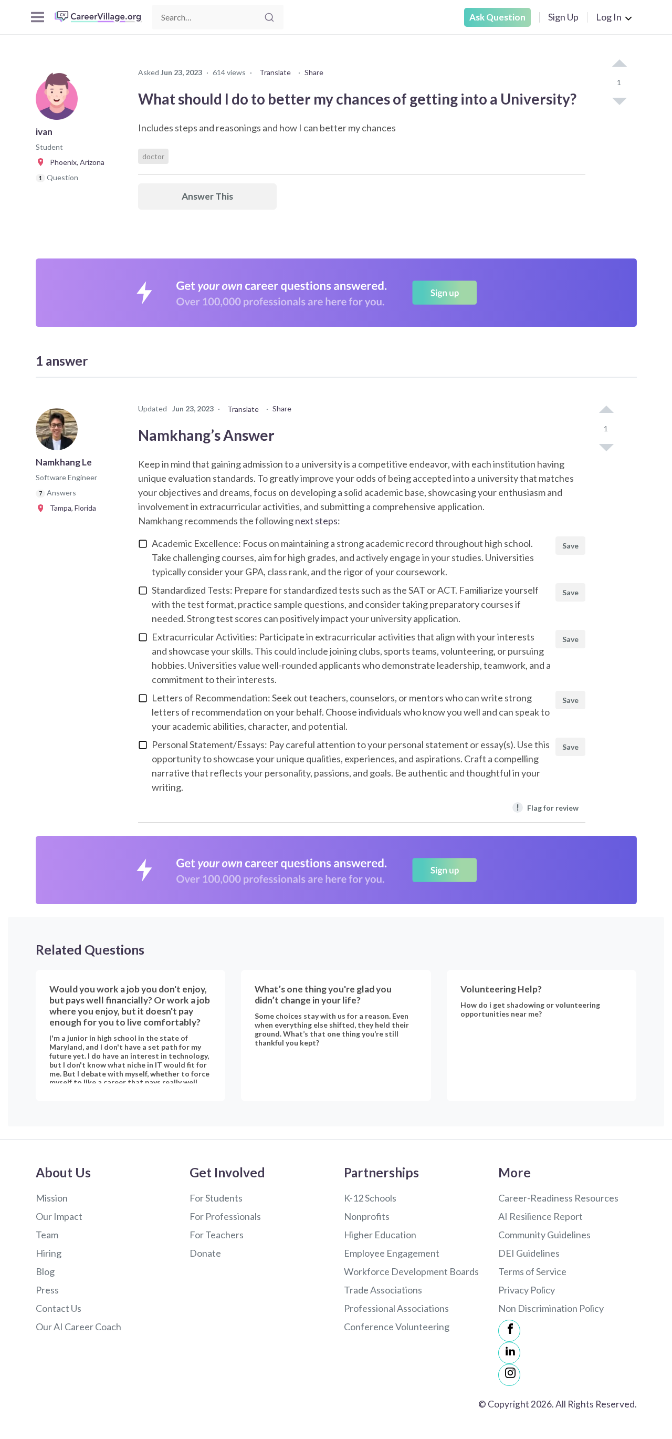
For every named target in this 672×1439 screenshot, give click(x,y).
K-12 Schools (370, 1198)
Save (570, 545)
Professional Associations (396, 1308)
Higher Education (380, 1234)
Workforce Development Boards (411, 1271)
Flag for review (547, 807)
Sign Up (563, 17)
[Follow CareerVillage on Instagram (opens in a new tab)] (509, 1375)
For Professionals (225, 1216)
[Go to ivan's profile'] (59, 102)
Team (47, 1234)
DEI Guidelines (529, 1253)
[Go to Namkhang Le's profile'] (59, 432)
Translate (275, 72)
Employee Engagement (391, 1253)
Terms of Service (532, 1271)
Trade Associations (383, 1290)
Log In (609, 17)
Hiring (48, 1253)
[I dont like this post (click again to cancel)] (619, 100)
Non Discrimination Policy (551, 1308)
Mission (52, 1198)
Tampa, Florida (70, 507)
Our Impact (59, 1216)
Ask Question (497, 17)
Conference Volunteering (396, 1326)
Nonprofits (367, 1216)
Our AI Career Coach (78, 1326)
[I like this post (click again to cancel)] (619, 64)
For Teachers (217, 1234)
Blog (45, 1271)
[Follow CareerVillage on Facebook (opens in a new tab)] (509, 1331)
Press (47, 1290)
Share (313, 72)
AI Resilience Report (540, 1216)
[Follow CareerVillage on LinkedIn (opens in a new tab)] (509, 1353)
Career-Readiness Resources (558, 1198)
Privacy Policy (526, 1290)
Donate (205, 1253)
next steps (316, 520)
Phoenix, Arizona (74, 162)
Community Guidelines (544, 1234)
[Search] (269, 17)
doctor (153, 156)
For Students (216, 1198)
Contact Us (58, 1308)
